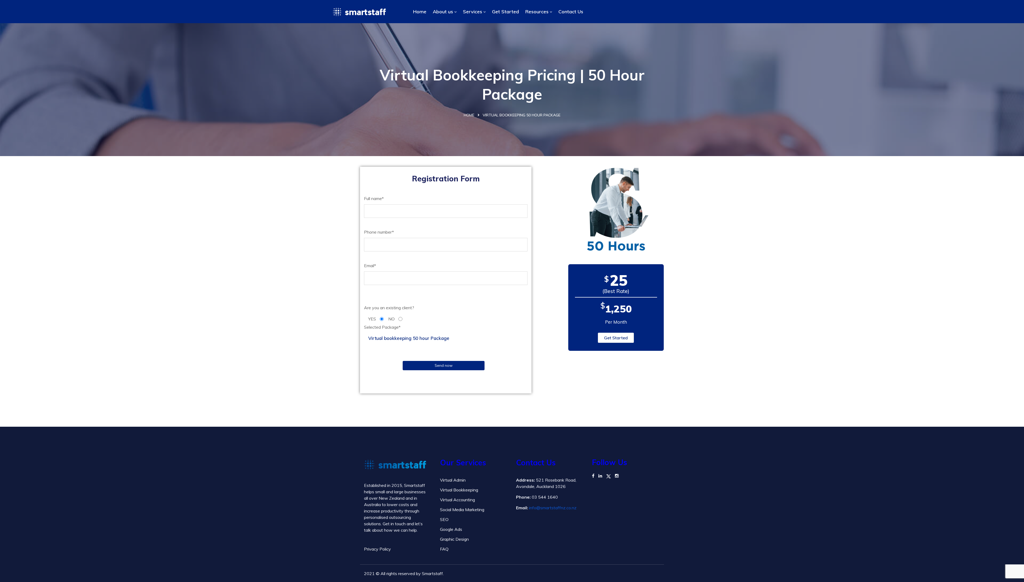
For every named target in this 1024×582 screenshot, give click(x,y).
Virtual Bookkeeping (459, 490)
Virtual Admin (453, 480)
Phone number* (379, 232)
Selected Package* (382, 327)
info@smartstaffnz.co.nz (553, 507)
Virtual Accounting (457, 499)
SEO (444, 519)
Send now (444, 365)
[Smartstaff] (359, 11)
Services (472, 12)
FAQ (444, 549)
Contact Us (570, 12)
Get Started (505, 12)
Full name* (374, 198)
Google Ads (451, 529)
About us (443, 12)
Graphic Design (454, 539)
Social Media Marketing (462, 509)
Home (419, 12)
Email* (370, 265)
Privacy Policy (377, 549)
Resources (537, 12)
